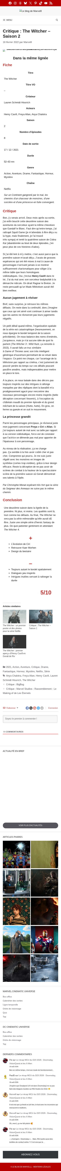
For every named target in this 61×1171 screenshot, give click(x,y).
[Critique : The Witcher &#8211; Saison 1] (40, 616)
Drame (44, 667)
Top (4, 1016)
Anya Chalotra (13, 675)
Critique (35, 667)
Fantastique (9, 671)
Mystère (30, 671)
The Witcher (28, 680)
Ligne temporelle (10, 1005)
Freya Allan (28, 675)
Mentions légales (42, 1167)
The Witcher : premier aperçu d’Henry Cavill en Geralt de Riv (14, 653)
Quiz (5, 1012)
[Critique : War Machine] (16, 968)
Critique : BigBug (15, 684)
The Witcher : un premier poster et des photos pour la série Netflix (14, 628)
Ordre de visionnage (12, 1009)
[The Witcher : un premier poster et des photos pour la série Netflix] (14, 616)
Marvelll (12, 1094)
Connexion (53, 708)
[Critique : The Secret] (44, 968)
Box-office (7, 997)
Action (15, 667)
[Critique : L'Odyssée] (44, 912)
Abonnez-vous (30, 1154)
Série (47, 671)
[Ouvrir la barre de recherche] (57, 20)
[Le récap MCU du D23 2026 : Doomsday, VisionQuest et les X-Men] (16, 940)
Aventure (25, 667)
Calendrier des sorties (13, 1001)
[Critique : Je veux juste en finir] (16, 912)
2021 (8, 667)
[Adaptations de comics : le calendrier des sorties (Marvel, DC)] (16, 855)
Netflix (39, 671)
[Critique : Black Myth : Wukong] (44, 883)
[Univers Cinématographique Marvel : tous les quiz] (44, 940)
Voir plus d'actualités (30, 825)
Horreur (21, 671)
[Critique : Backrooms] (44, 855)
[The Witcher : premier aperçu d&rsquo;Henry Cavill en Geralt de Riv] (14, 641)
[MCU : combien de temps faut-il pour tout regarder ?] (16, 883)
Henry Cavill (42, 675)
